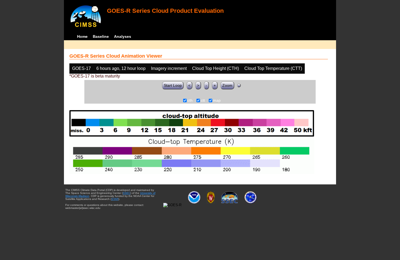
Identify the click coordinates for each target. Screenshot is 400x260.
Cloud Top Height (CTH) (215, 68)
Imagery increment (169, 68)
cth (190, 100)
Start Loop (173, 85)
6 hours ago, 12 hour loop (121, 68)
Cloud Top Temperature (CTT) (273, 68)
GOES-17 (81, 68)
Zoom (227, 85)
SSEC (126, 192)
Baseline (101, 36)
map (217, 100)
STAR (114, 198)
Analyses (122, 36)
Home (82, 36)
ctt (203, 100)
